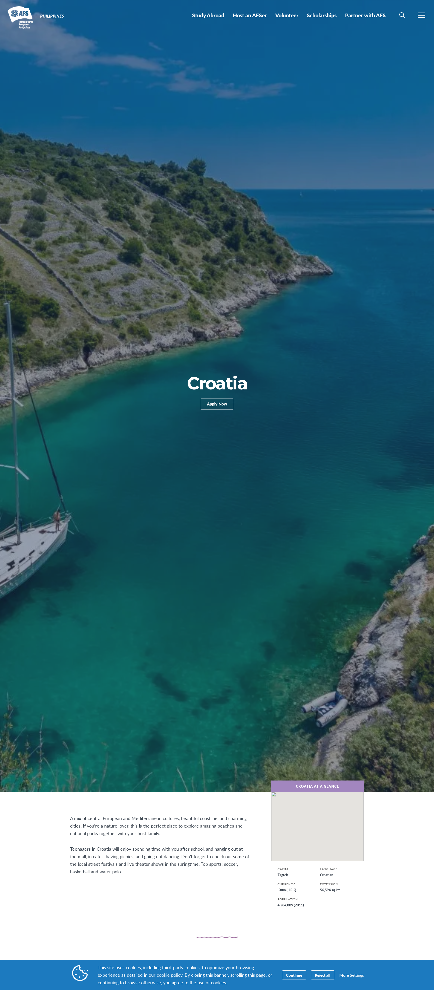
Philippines (22, 17)
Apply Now (217, 404)
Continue (294, 975)
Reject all (322, 975)
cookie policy (169, 975)
